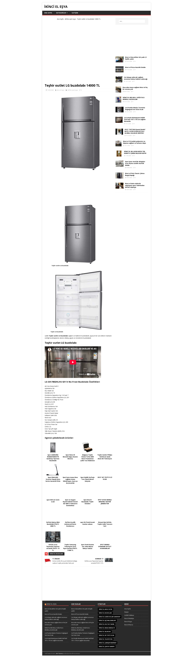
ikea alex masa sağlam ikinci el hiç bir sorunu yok (135, 88)
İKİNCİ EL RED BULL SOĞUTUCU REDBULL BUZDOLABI (133, 98)
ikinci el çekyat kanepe (106, 646)
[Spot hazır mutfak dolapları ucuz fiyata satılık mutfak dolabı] (119, 166)
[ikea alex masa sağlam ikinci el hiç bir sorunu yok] (118, 91)
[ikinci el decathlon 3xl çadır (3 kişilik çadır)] (119, 61)
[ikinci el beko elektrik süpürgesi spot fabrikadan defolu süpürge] (119, 187)
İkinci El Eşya (128, 621)
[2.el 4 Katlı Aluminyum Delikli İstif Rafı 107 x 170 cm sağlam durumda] (119, 122)
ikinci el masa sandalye (107, 628)
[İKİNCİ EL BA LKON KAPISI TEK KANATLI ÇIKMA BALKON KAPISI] (119, 155)
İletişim (75, 13)
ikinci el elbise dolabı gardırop (109, 617)
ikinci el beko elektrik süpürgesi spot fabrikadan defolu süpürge (134, 185)
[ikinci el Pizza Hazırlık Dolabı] (119, 71)
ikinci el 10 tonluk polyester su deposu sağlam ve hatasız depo (134, 142)
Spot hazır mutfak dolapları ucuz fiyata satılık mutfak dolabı (135, 163)
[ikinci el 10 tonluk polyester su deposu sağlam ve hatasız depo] (118, 145)
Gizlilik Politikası (129, 615)
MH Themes (59, 653)
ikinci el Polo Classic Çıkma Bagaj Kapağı (134, 174)
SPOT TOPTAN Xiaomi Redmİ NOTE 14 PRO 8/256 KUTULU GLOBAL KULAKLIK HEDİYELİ (135, 131)
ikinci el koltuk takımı (106, 624)
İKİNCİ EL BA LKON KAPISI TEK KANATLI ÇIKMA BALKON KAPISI (135, 152)
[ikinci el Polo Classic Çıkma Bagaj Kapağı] (119, 177)
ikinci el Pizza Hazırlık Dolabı (135, 67)
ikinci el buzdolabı (56, 554)
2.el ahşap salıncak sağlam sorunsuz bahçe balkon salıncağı (135, 78)
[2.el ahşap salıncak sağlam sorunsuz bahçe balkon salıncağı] (118, 81)
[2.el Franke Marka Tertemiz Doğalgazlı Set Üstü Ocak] (119, 111)
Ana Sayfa (48, 13)
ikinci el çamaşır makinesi (107, 643)
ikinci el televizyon (105, 639)
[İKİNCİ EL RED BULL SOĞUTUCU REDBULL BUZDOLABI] (118, 101)
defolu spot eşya (70, 19)
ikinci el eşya (60, 90)
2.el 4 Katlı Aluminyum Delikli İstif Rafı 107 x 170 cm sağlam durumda (135, 119)
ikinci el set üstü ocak (106, 635)
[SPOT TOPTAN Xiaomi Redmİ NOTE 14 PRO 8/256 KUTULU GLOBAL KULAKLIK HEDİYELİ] (119, 133)
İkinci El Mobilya (129, 618)
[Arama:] (132, 21)
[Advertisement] (79, 52)
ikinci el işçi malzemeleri (107, 620)
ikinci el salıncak (105, 631)
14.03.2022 (51, 90)
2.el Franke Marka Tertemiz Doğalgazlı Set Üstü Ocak (135, 108)
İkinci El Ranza (128, 625)
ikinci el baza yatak (105, 609)
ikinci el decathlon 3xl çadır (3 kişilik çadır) (136, 58)
